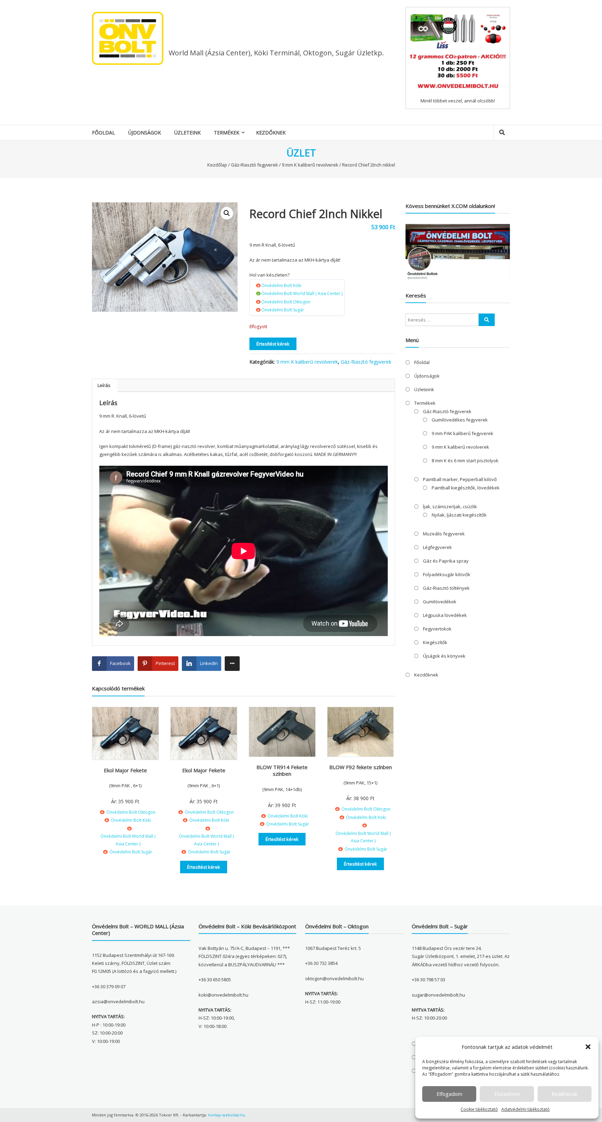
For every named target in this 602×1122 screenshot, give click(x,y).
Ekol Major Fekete (125, 770)
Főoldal (103, 132)
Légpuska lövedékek (445, 615)
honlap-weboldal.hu (226, 1114)
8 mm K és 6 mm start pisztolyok (465, 460)
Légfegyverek (437, 547)
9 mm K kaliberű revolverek (310, 165)
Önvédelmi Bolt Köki (281, 285)
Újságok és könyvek (444, 656)
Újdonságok (144, 132)
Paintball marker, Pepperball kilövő (460, 479)
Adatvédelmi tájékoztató (525, 1109)
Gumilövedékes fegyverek (460, 420)
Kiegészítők (435, 642)
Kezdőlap (217, 165)
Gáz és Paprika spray (446, 561)
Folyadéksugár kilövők (446, 574)
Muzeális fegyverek (444, 534)
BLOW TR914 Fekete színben (282, 770)
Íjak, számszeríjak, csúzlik (450, 506)
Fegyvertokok (437, 629)
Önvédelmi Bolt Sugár (282, 310)
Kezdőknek (271, 132)
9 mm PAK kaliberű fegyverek (462, 433)
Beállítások (564, 1093)
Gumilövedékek (439, 601)
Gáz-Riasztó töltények (446, 588)
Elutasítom (507, 1093)
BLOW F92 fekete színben (360, 767)
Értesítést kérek (273, 344)
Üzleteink (187, 132)
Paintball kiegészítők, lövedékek (466, 488)
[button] (588, 1046)
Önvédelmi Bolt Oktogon (285, 302)
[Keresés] (487, 320)
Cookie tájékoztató (479, 1109)
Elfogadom (449, 1093)
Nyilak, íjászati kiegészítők (459, 515)
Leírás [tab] (104, 385)
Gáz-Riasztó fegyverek (254, 165)
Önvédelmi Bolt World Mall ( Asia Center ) (301, 293)
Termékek (226, 132)
